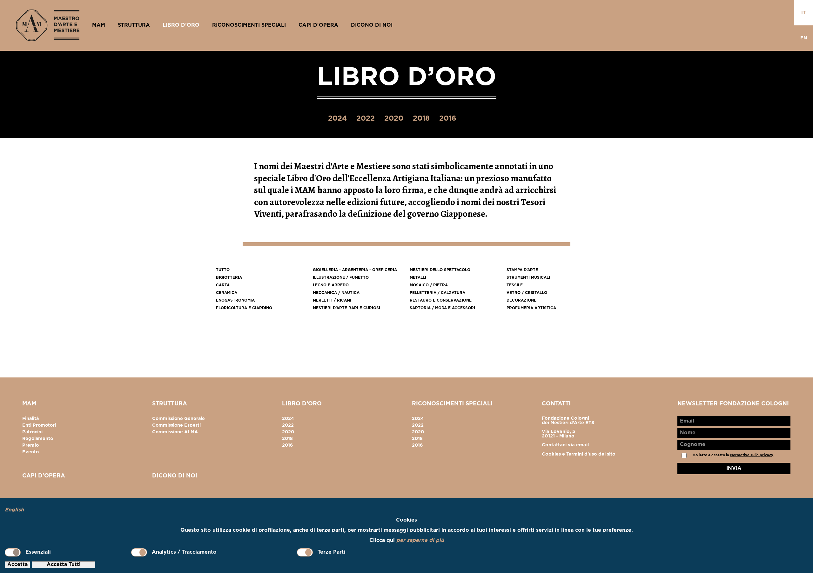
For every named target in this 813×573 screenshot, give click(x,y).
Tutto (223, 270)
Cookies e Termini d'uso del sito (578, 454)
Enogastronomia (235, 300)
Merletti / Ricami (332, 300)
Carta (223, 285)
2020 (393, 119)
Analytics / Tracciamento (184, 552)
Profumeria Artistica (531, 308)
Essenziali (38, 552)
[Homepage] (47, 25)
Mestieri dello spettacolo (440, 270)
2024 (337, 119)
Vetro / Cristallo (527, 293)
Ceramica (226, 293)
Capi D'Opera (318, 25)
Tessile (515, 285)
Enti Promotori (39, 425)
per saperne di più (420, 540)
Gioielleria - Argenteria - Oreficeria (355, 270)
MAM (98, 25)
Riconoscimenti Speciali (249, 25)
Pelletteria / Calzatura (437, 293)
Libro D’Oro (181, 25)
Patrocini (32, 432)
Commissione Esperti (176, 425)
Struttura (134, 25)
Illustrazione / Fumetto (341, 277)
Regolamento (37, 439)
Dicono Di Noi (372, 25)
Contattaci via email (565, 445)
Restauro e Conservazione (441, 300)
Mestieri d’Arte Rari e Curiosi (346, 308)
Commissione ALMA (175, 432)
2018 (421, 119)
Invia (734, 468)
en (803, 38)
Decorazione (521, 300)
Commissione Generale (178, 419)
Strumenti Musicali (528, 277)
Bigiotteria (229, 277)
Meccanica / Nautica (336, 293)
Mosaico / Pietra (429, 285)
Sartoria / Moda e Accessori (442, 308)
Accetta (17, 564)
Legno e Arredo (331, 285)
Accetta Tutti (64, 564)
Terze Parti (332, 552)
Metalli (418, 277)
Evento (30, 452)
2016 (447, 119)
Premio (30, 445)
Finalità (30, 419)
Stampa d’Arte (522, 270)
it (803, 12)
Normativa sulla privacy (751, 455)
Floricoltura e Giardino (244, 308)
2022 (365, 119)
